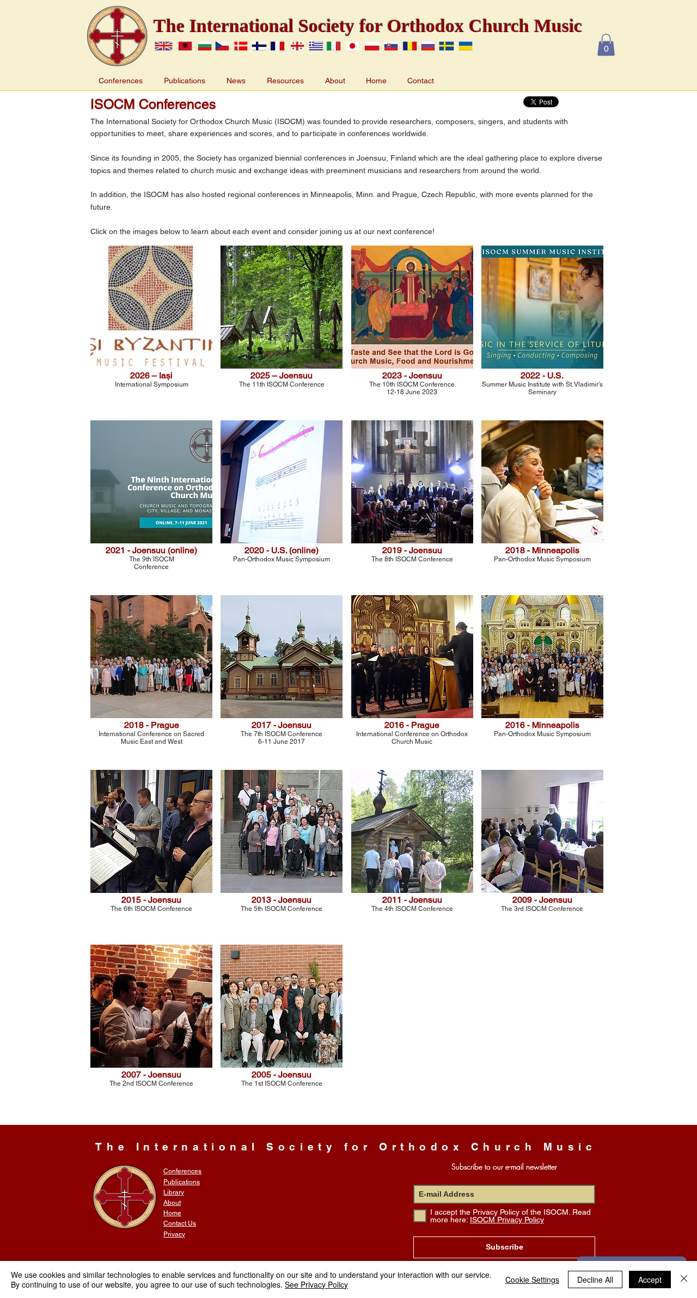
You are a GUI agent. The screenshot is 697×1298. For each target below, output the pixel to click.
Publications (181, 1182)
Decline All (595, 1279)
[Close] (683, 1279)
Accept (650, 1279)
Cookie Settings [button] (532, 1279)
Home (172, 1213)
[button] (606, 45)
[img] (151, 1028)
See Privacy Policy (316, 1284)
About (172, 1203)
